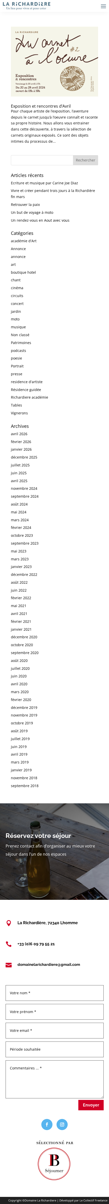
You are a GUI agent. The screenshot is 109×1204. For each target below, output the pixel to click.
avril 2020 (19, 683)
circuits (17, 295)
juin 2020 (19, 676)
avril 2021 (19, 613)
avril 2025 (19, 480)
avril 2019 (19, 754)
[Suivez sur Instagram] (62, 1124)
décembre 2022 (24, 574)
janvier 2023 (21, 566)
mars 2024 (20, 519)
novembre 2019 (24, 715)
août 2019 (19, 730)
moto (15, 319)
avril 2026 (19, 433)
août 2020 (19, 660)
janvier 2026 (21, 449)
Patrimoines (21, 342)
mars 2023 (20, 559)
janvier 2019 (21, 770)
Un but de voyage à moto (32, 212)
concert (17, 303)
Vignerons (19, 413)
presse (16, 373)
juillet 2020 (20, 668)
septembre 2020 (25, 652)
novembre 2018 (24, 777)
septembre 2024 (25, 496)
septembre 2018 (25, 785)
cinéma (17, 287)
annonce (18, 256)
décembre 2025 (24, 457)
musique (18, 326)
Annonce (18, 248)
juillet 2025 (20, 465)
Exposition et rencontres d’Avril (41, 106)
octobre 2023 (22, 535)
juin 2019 (19, 746)
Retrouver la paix (25, 204)
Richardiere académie (29, 397)
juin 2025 (19, 472)
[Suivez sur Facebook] (46, 1124)
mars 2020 (20, 691)
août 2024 (19, 504)
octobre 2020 (22, 644)
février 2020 (21, 699)
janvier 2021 (21, 629)
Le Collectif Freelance (93, 1200)
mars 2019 (20, 762)
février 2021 (21, 621)
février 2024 (21, 527)
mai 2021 (18, 605)
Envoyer (91, 1105)
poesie (16, 358)
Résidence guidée (26, 389)
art (13, 264)
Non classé (20, 334)
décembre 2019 (24, 707)
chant (16, 280)
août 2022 (19, 582)
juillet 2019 (20, 738)
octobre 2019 (22, 723)
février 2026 (21, 441)
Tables (16, 405)
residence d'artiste (27, 381)
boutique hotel (23, 272)
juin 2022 (19, 590)
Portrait (17, 366)
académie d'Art (24, 240)
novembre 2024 (24, 488)
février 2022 (21, 597)
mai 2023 (18, 551)
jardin (16, 311)
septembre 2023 (25, 543)
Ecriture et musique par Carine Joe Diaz (44, 183)
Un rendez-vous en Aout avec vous (40, 220)
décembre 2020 (24, 636)
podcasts (18, 350)
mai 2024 (18, 512)
